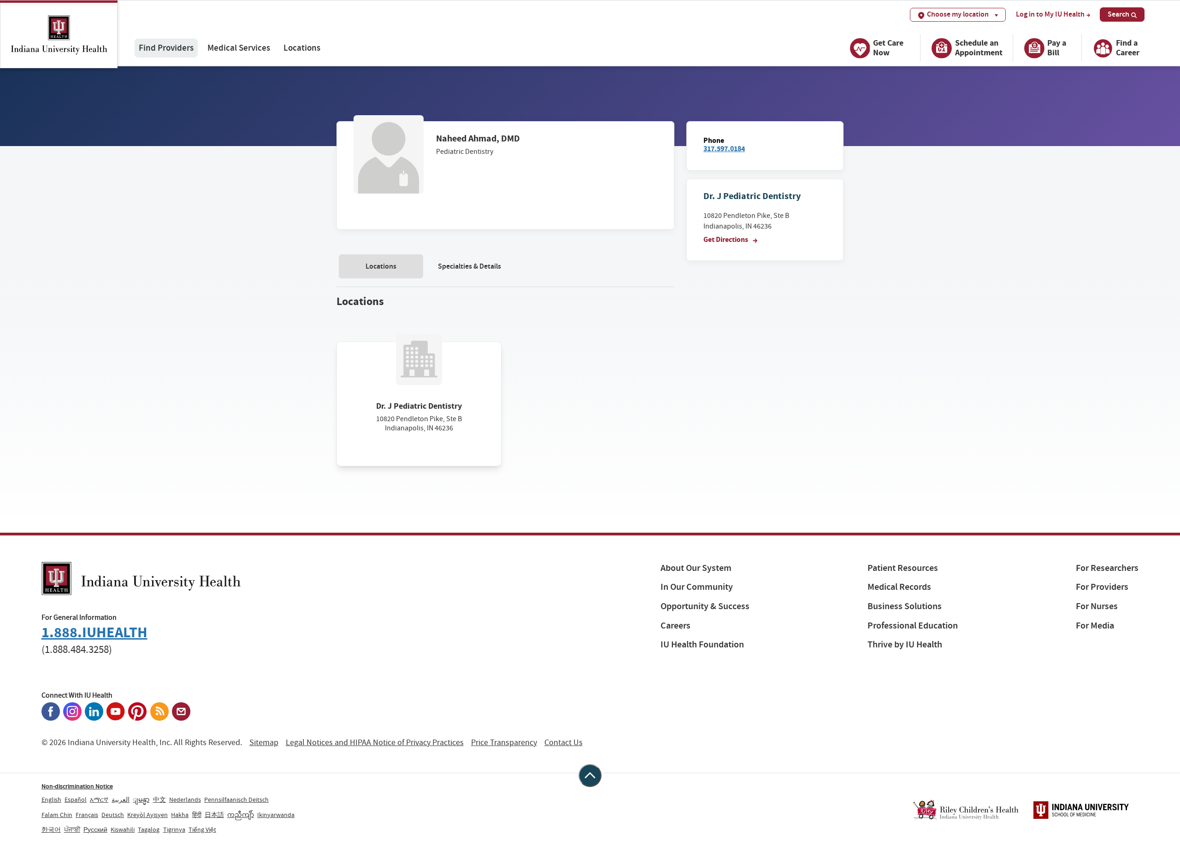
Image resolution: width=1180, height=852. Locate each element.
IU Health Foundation (702, 644)
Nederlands (185, 799)
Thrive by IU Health (904, 644)
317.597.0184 (724, 148)
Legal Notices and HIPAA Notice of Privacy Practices (375, 742)
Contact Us (563, 742)
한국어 (51, 829)
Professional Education (912, 625)
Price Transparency (504, 742)
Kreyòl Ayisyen (147, 815)
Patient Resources (902, 568)
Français (87, 815)
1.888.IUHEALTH (94, 632)
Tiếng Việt (202, 829)
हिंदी (196, 815)
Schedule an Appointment (979, 47)
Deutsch (112, 815)
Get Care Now (888, 47)
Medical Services (238, 47)
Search (1118, 14)
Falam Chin (56, 815)
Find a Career (1127, 47)
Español (76, 799)
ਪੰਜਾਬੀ (72, 829)
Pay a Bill (1056, 47)
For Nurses (1097, 606)
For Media (1095, 625)
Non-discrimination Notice (77, 786)
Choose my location (958, 14)
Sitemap (263, 742)
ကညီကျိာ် (240, 815)
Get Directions (726, 239)
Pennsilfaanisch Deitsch (236, 799)
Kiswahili (123, 829)
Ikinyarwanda (276, 815)
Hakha (180, 815)
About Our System (696, 568)
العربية (121, 799)
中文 (159, 799)
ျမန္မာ (141, 799)
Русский (95, 829)
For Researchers (1107, 568)
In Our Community (697, 587)
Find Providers (166, 47)
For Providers (1102, 587)
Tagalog (148, 829)
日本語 (214, 815)
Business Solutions (904, 606)
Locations (301, 47)
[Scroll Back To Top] (590, 775)
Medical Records (899, 587)
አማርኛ (99, 799)
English (51, 799)
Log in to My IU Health (1050, 14)
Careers (675, 625)
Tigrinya (174, 829)
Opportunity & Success (705, 606)
